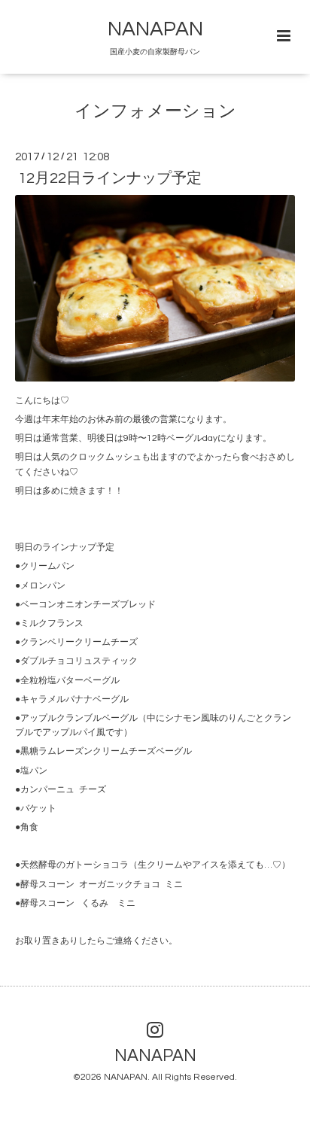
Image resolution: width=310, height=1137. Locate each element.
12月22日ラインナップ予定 (110, 178)
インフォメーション (155, 111)
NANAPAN (155, 29)
